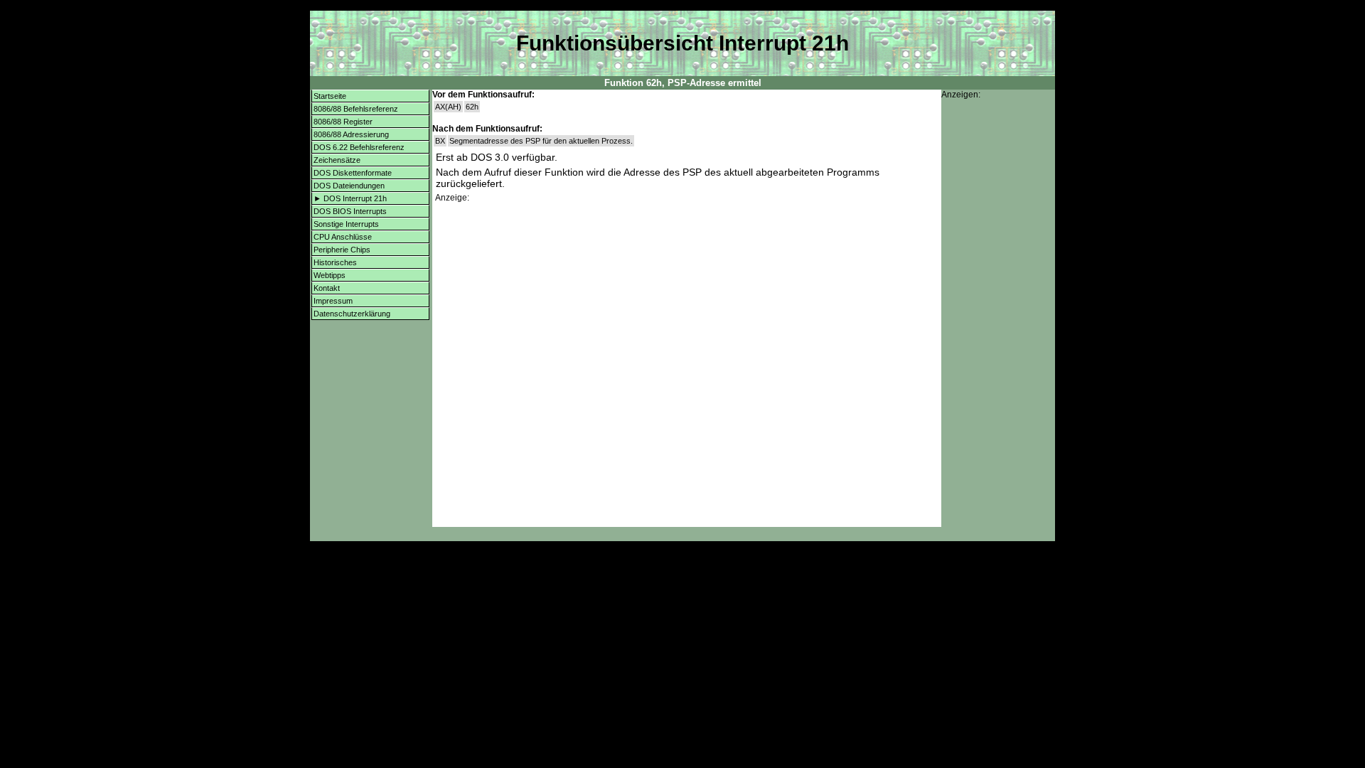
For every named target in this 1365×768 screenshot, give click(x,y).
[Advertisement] (686, 302)
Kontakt (327, 288)
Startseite (330, 96)
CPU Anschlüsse (343, 237)
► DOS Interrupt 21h (350, 198)
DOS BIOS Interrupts (350, 211)
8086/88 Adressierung (351, 134)
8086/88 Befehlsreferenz (356, 109)
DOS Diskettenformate (353, 173)
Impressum (333, 301)
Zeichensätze (337, 160)
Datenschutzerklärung (352, 313)
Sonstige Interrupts (346, 224)
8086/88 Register (343, 121)
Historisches (335, 262)
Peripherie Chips (342, 249)
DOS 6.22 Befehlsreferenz (359, 147)
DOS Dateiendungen (349, 185)
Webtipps (330, 275)
